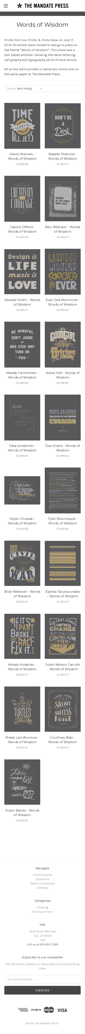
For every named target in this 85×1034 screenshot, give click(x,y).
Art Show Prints (42, 912)
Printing (42, 907)
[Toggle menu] (5, 5)
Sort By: (11, 88)
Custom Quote (42, 875)
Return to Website (42, 883)
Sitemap (42, 888)
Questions (43, 879)
